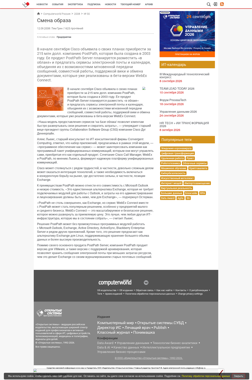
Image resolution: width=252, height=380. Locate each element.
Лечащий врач (137, 327)
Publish (160, 327)
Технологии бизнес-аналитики (175, 343)
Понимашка (144, 332)
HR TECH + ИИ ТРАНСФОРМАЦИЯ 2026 (184, 124)
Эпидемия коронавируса (176, 148)
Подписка (94, 4)
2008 (77, 13)
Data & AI (103, 347)
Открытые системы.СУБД (160, 323)
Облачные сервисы (195, 163)
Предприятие (64, 37)
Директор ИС (109, 327)
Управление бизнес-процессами (121, 352)
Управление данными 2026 (178, 111)
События (57, 4)
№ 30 (87, 13)
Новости (42, 4)
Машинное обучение (173, 168)
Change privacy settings (190, 293)
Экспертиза (75, 4)
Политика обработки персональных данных (150, 293)
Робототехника (170, 163)
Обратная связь (144, 290)
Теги (99, 293)
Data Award (168, 198)
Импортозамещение (197, 183)
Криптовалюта (198, 168)
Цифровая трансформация (177, 153)
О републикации (198, 290)
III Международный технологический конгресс (184, 75)
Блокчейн (191, 193)
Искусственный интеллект (177, 178)
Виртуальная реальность (176, 188)
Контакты (180, 290)
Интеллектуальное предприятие (166, 347)
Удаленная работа (172, 158)
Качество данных (126, 347)
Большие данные (171, 193)
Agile (180, 198)
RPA (202, 193)
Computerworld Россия (56, 13)
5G (188, 198)
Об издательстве (106, 290)
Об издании (126, 290)
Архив (149, 4)
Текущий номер (130, 4)
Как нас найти (164, 290)
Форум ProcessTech (173, 100)
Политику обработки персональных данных (206, 376)
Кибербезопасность (173, 173)
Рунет (190, 158)
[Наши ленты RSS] (222, 4)
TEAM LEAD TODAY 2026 (177, 88)
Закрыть (238, 376)
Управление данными (133, 343)
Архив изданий (113, 293)
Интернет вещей (171, 183)
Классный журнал (113, 332)
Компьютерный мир (115, 323)
